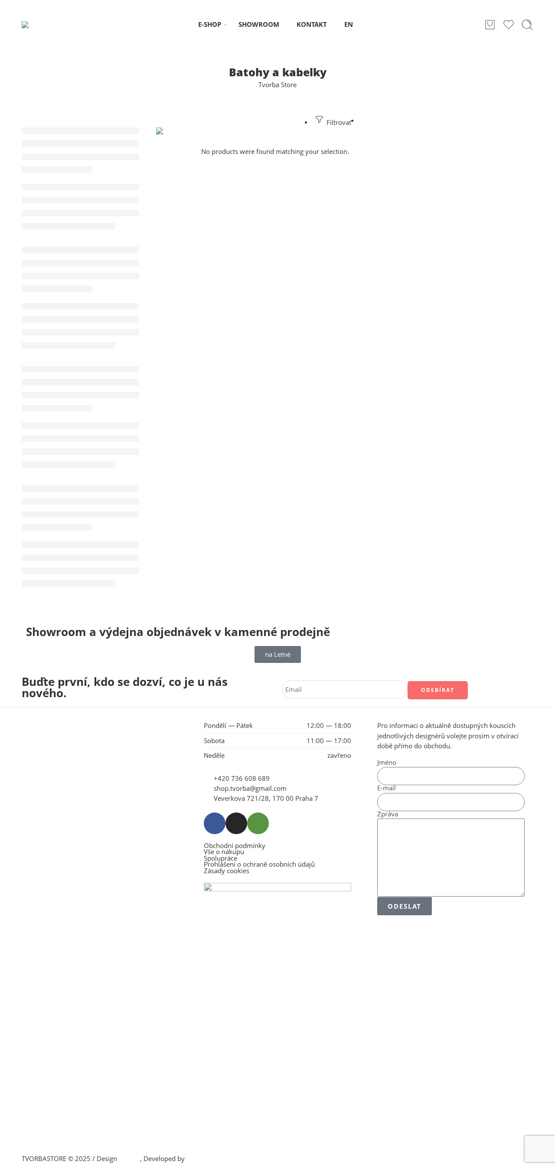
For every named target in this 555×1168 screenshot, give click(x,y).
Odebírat (437, 690)
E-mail (386, 788)
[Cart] (490, 25)
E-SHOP (209, 24)
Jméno (386, 763)
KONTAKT (312, 24)
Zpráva (387, 814)
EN (348, 24)
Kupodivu (200, 1159)
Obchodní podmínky (234, 846)
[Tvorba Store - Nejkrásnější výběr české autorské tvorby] (44, 24)
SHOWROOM (258, 24)
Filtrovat (338, 122)
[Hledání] (527, 25)
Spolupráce (220, 858)
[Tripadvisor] (258, 823)
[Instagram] (236, 823)
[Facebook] (214, 823)
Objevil (129, 1159)
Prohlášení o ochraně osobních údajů (259, 864)
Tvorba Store (277, 85)
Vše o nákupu (224, 852)
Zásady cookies (226, 871)
